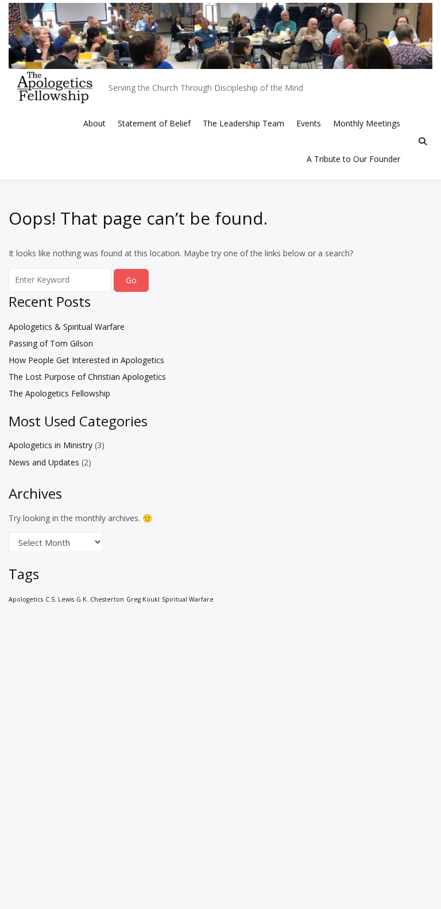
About (94, 123)
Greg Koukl (143, 599)
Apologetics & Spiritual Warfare (67, 326)
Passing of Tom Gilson (51, 343)
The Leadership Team (243, 123)
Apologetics (26, 599)
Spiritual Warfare (188, 599)
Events (308, 123)
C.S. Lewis (59, 599)
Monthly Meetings (366, 123)
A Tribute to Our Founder (353, 158)
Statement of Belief (154, 123)
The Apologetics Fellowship (59, 393)
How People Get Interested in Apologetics (86, 360)
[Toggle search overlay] (423, 141)
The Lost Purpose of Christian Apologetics (87, 376)
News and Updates (44, 462)
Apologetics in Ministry (50, 445)
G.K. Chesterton (100, 599)
